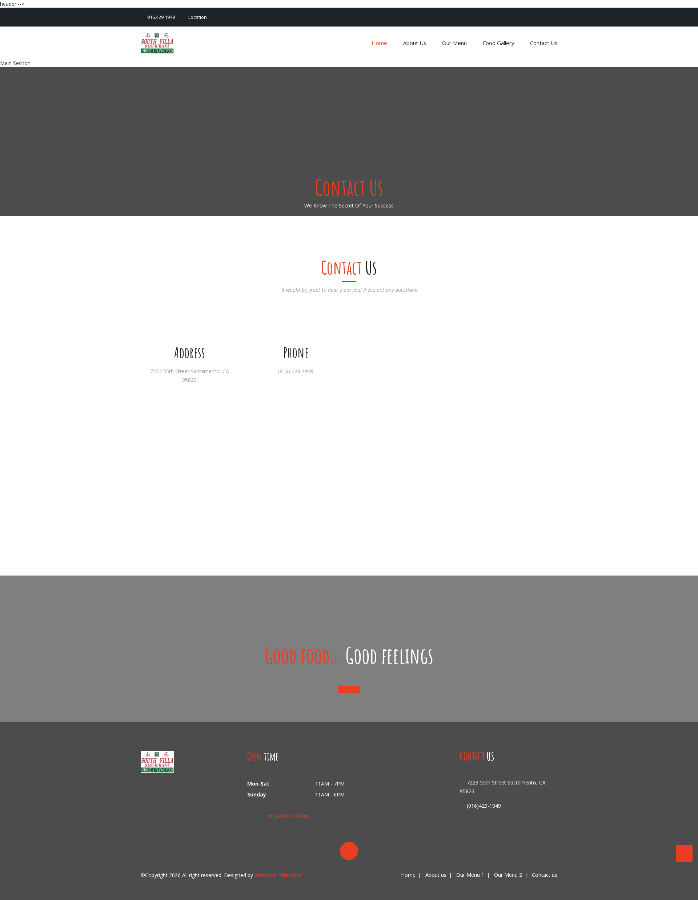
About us (435, 874)
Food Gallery (499, 43)
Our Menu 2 (508, 874)
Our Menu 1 (470, 874)
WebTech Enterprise (278, 875)
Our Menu (455, 43)
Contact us (543, 43)
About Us (415, 43)
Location (197, 17)
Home (380, 43)
